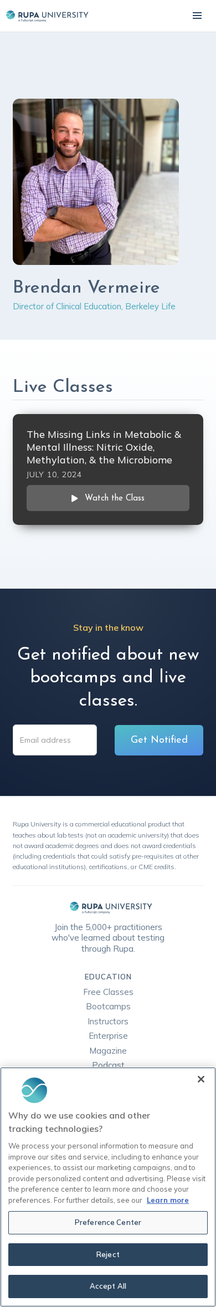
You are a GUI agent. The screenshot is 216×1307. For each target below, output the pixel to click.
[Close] (201, 1079)
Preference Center (108, 1222)
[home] (44, 15)
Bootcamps (108, 1006)
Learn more (168, 1200)
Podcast (108, 1065)
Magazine (108, 1050)
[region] (108, 1187)
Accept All (108, 1286)
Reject (108, 1254)
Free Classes (108, 992)
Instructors (108, 1021)
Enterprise (108, 1035)
